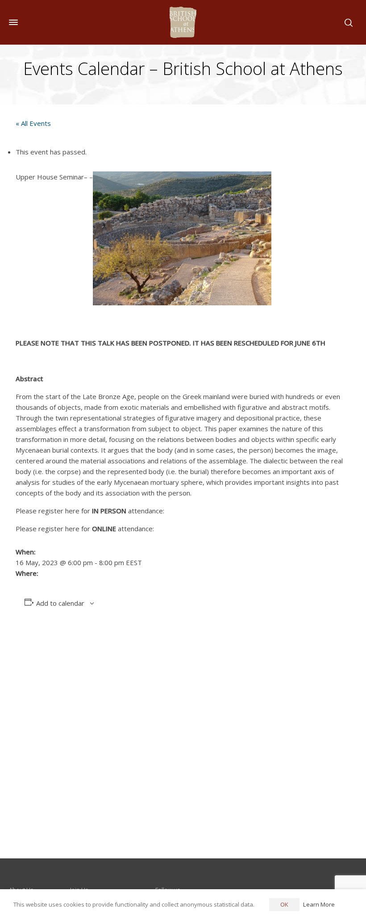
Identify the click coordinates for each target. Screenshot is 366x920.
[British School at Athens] (183, 22)
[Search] (347, 22)
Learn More (319, 904)
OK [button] (284, 904)
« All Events (33, 123)
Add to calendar (60, 603)
